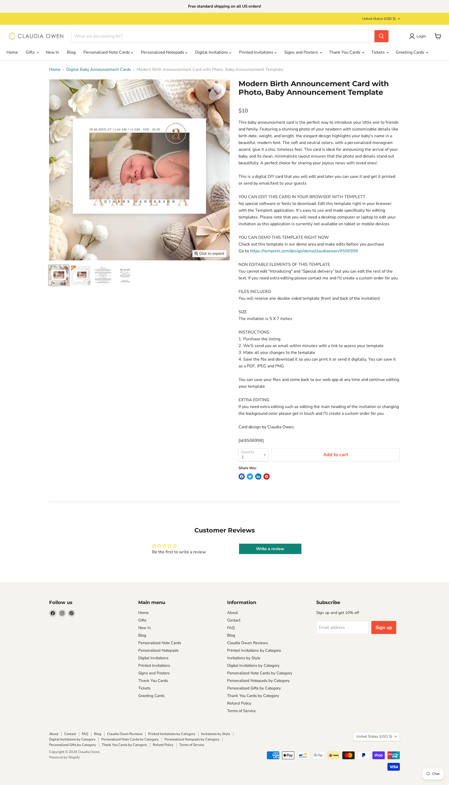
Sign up (383, 627)
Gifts (31, 52)
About (232, 612)
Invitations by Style (243, 658)
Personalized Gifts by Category (254, 688)
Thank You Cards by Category (253, 695)
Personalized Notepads (163, 52)
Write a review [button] (270, 549)
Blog (71, 52)
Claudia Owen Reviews (247, 642)
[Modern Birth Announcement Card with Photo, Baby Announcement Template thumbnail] (59, 275)
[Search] (381, 36)
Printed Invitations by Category (254, 650)
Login (421, 36)
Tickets (378, 52)
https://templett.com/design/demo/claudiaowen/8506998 (304, 251)
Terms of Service (241, 710)
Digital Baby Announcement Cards (98, 69)
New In (52, 52)
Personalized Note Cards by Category (259, 673)
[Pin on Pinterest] (266, 476)
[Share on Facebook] (242, 476)
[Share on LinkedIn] (258, 476)
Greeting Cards (410, 52)
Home (12, 52)
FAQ (231, 627)
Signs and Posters (301, 52)
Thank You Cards (345, 52)
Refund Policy (239, 703)
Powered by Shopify (64, 757)
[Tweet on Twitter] (250, 476)
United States (379, 18)
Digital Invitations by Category (253, 665)
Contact (233, 620)
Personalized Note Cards (107, 52)
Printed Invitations (256, 52)
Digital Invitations (212, 52)
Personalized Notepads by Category (258, 680)
